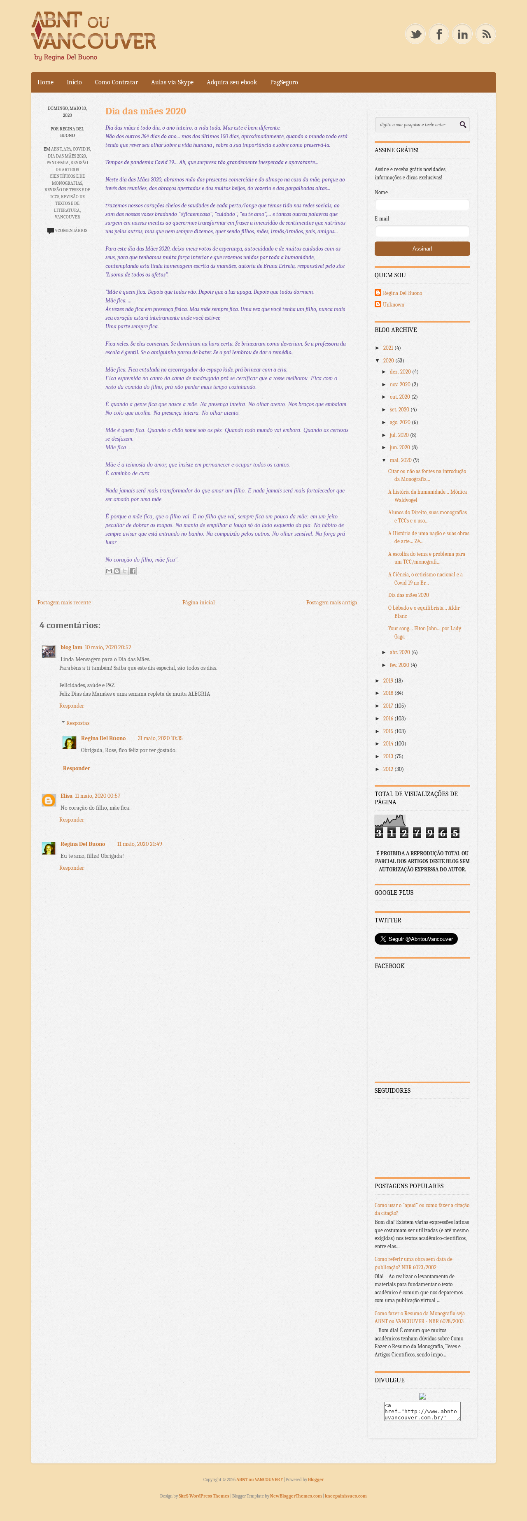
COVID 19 (81, 149)
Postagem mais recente (64, 602)
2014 (388, 744)
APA (67, 149)
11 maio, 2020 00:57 (98, 795)
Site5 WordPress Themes (204, 1496)
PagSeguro (284, 82)
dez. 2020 (401, 372)
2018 (388, 693)
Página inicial (198, 602)
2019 (388, 681)
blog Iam (71, 647)
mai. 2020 (401, 460)
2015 (388, 731)
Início (74, 82)
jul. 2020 (400, 435)
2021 (388, 348)
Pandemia (58, 162)
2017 (388, 706)
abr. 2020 (400, 652)
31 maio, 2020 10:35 (160, 738)
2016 (388, 718)
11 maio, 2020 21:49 (139, 844)
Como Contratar (116, 82)
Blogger (316, 1479)
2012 (388, 769)
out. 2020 (400, 397)
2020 (389, 361)
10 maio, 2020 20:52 (108, 647)
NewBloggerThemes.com (296, 1496)
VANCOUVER (67, 217)
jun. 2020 (400, 447)
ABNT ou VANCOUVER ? (260, 1479)
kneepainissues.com (346, 1496)
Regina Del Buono (103, 738)
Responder (71, 705)
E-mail (382, 219)
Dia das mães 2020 (67, 156)
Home (45, 82)
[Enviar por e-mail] (109, 571)
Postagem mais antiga (331, 602)
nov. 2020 (401, 384)
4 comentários (71, 230)
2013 (388, 756)
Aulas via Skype (172, 82)
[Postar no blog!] (117, 571)
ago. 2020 (401, 422)
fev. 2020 (400, 665)
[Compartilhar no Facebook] (132, 571)
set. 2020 (400, 409)
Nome (381, 192)
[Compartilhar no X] (125, 571)
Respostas (77, 723)
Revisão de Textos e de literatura (69, 203)
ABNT (56, 149)
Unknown (393, 305)
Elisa (66, 795)
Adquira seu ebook (232, 82)
